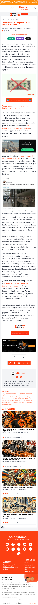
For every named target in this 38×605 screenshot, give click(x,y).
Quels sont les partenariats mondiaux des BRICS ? (18, 487)
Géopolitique (18, 437)
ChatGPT (11, 38)
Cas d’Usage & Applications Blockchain (24, 494)
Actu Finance (16, 19)
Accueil (4, 19)
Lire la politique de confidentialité (10, 597)
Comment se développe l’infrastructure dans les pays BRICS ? (17, 515)
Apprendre (11, 494)
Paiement (17, 31)
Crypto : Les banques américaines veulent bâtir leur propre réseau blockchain (18, 459)
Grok (28, 38)
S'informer (11, 31)
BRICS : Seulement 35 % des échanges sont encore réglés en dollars (18, 430)
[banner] (19, 146)
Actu (9, 19)
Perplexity (20, 38)
